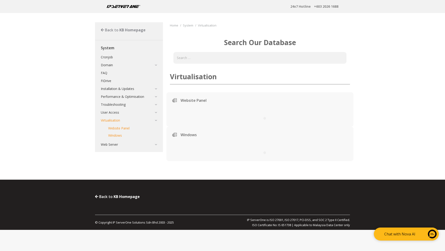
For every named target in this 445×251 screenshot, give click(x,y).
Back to (125, 30)
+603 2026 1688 (314, 6)
